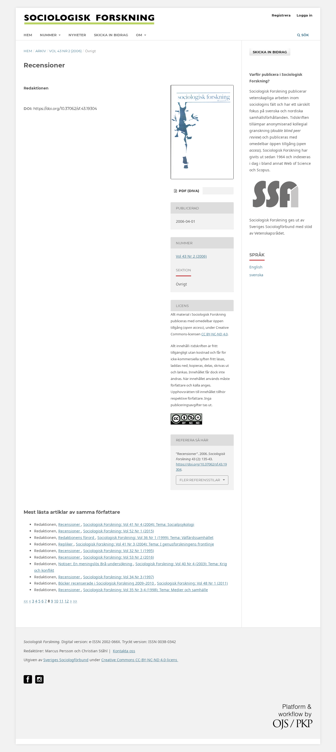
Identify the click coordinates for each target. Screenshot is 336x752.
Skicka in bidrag (111, 35)
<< (26, 601)
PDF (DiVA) (188, 191)
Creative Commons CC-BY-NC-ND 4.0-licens (139, 659)
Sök (304, 35)
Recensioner (69, 524)
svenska (256, 274)
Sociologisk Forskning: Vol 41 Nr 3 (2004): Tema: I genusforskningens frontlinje (145, 544)
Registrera (281, 15)
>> (75, 601)
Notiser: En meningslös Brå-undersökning (95, 563)
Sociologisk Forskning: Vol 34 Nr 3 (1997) (118, 576)
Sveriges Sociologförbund (65, 659)
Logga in (304, 15)
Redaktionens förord (76, 537)
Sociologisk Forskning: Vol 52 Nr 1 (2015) (118, 530)
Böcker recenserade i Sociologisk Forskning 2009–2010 (106, 583)
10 (56, 601)
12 (67, 601)
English (255, 266)
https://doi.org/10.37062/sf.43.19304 (65, 108)
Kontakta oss (124, 650)
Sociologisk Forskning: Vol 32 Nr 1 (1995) (118, 550)
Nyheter (77, 35)
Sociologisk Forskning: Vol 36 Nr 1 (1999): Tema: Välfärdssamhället (155, 537)
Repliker (66, 544)
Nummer (49, 35)
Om (139, 35)
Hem (28, 35)
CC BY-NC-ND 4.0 (214, 334)
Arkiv (40, 51)
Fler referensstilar (200, 480)
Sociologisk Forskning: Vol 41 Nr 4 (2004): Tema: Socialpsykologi (138, 524)
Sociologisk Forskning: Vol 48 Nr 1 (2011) (192, 583)
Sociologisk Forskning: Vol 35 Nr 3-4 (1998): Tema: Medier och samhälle (145, 589)
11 (61, 601)
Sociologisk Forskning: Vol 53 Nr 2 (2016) (118, 557)
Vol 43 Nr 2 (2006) (65, 51)
